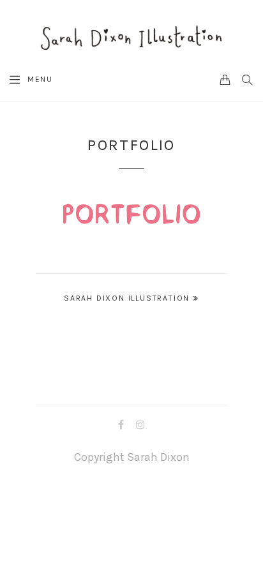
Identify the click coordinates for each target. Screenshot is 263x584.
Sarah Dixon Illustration (127, 298)
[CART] (225, 79)
